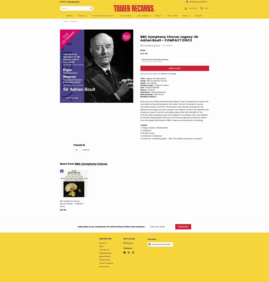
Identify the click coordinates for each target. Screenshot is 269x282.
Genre (69, 16)
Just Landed (126, 16)
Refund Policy (104, 256)
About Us (103, 243)
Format (82, 16)
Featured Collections (103, 16)
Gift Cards (173, 16)
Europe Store (74, 2)
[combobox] (77, 8)
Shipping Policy (105, 253)
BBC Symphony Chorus (150, 45)
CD (76, 150)
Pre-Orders (143, 16)
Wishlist (199, 16)
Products (73, 21)
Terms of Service (106, 263)
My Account (104, 266)
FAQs (101, 246)
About (185, 16)
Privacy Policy (104, 260)
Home (65, 21)
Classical (85, 150)
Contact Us (104, 250)
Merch (158, 16)
